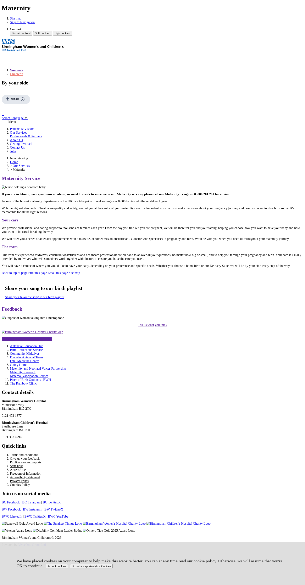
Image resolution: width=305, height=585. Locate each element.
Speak (15, 99)
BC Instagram (31, 502)
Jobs (13, 151)
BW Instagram (32, 509)
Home (14, 162)
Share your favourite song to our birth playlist (34, 297)
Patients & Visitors (22, 129)
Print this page (37, 273)
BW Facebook (11, 509)
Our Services (18, 132)
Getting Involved (21, 143)
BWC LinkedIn (12, 516)
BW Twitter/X (53, 509)
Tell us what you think (152, 325)
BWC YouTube (58, 516)
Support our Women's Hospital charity (27, 339)
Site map (15, 18)
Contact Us (17, 147)
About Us (16, 140)
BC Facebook (11, 502)
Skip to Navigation (22, 22)
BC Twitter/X (52, 502)
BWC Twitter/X (35, 516)
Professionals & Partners (26, 136)
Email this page (58, 273)
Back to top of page (14, 273)
